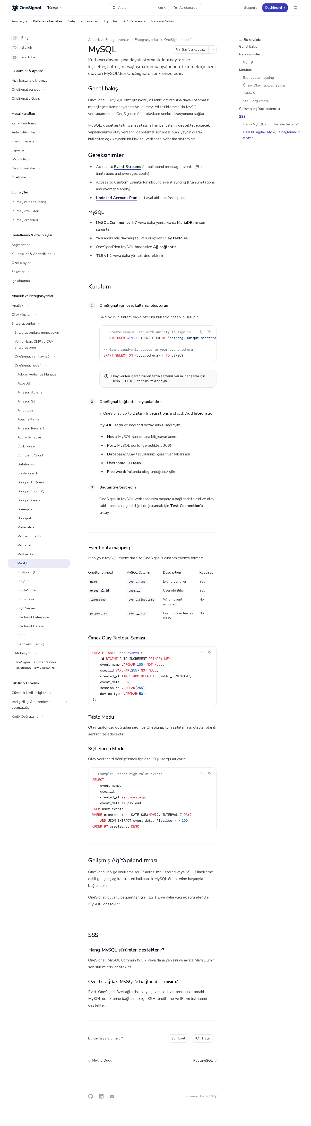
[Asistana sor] (209, 332)
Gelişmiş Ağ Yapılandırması (259, 108)
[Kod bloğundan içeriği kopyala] (201, 332)
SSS (242, 116)
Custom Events (128, 182)
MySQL (248, 62)
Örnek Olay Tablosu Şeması (264, 85)
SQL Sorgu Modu (256, 101)
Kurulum (245, 70)
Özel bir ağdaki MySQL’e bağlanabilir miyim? (272, 135)
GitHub (26, 47)
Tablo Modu (252, 93)
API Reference (134, 21)
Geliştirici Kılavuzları (83, 21)
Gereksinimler (249, 54)
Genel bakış (248, 46)
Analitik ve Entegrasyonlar (108, 39)
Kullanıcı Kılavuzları (47, 21)
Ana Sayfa (19, 21)
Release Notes (162, 21)
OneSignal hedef (177, 39)
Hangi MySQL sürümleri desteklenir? (271, 124)
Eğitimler (110, 21)
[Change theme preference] (295, 8)
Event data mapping (258, 77)
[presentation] (158, 344)
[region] (152, 596)
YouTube (28, 57)
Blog (24, 37)
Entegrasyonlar (146, 39)
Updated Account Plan (116, 198)
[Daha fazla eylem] (212, 49)
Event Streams (127, 166)
